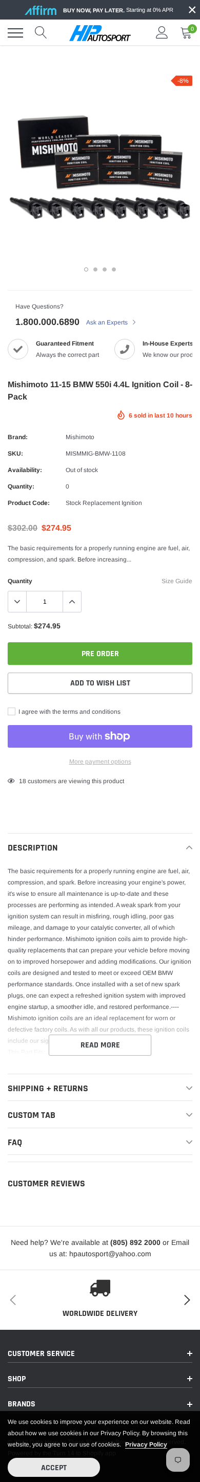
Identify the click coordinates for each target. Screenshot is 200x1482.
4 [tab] (114, 269)
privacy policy (146, 1444)
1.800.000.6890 (47, 322)
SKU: (15, 453)
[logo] (100, 33)
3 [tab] (105, 269)
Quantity (20, 581)
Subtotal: (20, 626)
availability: (25, 470)
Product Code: (29, 503)
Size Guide (177, 581)
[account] (162, 33)
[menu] (15, 33)
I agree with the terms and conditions (69, 711)
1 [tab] (86, 269)
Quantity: (21, 486)
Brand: (18, 437)
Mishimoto (80, 437)
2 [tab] (95, 269)
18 (22, 781)
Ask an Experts (107, 322)
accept (54, 1467)
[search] (41, 33)
